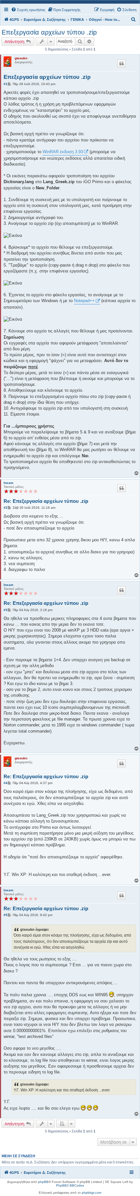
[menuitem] (28, 10)
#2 (5, 507)
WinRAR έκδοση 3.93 (63, 151)
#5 (5, 915)
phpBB (43, 1182)
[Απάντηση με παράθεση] (121, 63)
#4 (5, 783)
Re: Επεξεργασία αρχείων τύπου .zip (46, 501)
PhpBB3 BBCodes (70, 1185)
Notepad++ (84, 300)
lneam (8, 483)
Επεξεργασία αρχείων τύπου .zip (49, 32)
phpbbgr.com (91, 1192)
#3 (5, 610)
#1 (5, 84)
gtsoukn (21, 58)
